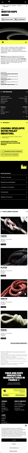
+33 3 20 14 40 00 (19, 395)
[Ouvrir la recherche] (25, 2)
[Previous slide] (24, 116)
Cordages (9, 5)
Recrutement (4, 422)
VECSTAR (2, 364)
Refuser (14, 444)
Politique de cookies (13, 451)
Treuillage (19, 5)
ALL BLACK (20, 363)
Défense (3, 406)
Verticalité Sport (4, 409)
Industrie (14, 5)
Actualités (3, 418)
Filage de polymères (18, 406)
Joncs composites (18, 403)
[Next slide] (26, 116)
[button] (26, 425)
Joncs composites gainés (19, 404)
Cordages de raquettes (19, 409)
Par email (5, 395)
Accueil (3, 5)
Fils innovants (17, 408)
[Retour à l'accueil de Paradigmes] (14, 2)
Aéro (2, 411)
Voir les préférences (14, 448)
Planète (3, 420)
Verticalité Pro (4, 408)
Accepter (14, 440)
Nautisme (3, 403)
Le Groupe (3, 417)
